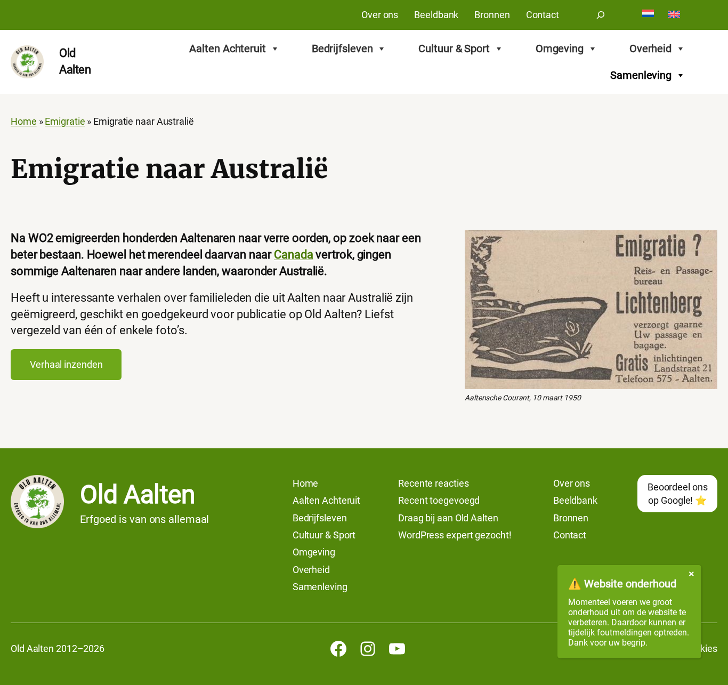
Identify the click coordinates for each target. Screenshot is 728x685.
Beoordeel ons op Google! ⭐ (678, 493)
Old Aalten (137, 494)
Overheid (650, 48)
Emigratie (65, 121)
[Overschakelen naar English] (674, 15)
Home (24, 121)
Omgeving (560, 48)
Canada (293, 254)
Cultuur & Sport (454, 48)
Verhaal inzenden (66, 364)
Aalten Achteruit (227, 48)
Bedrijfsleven (342, 48)
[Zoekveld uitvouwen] (600, 15)
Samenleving (641, 75)
